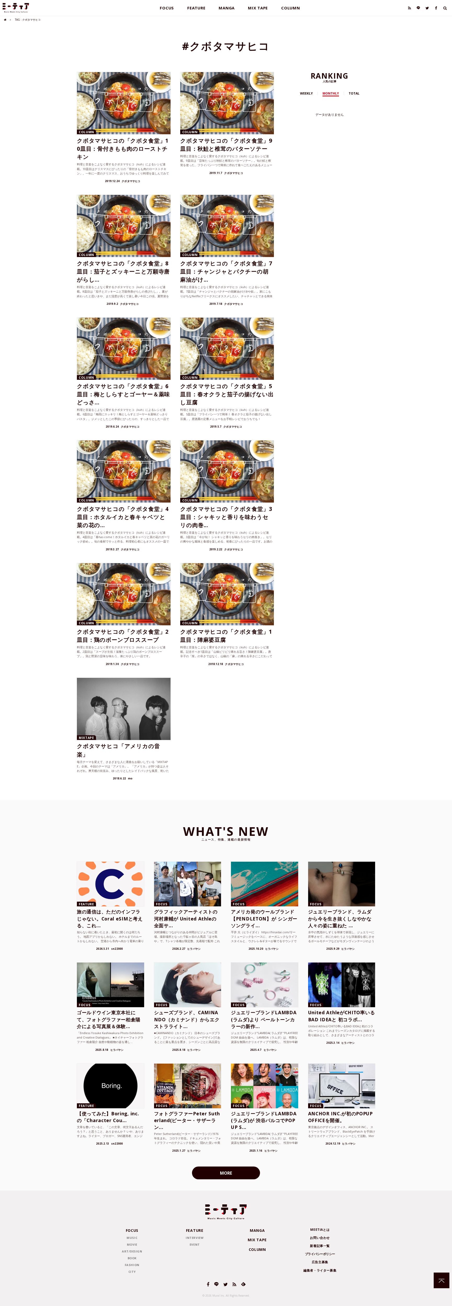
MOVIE (132, 1244)
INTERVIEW (195, 1238)
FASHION (132, 1265)
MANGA (227, 7)
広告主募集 (320, 1262)
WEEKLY (306, 93)
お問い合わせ (320, 1237)
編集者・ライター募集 (319, 1270)
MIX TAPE (258, 7)
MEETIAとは (320, 1229)
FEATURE (196, 7)
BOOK (132, 1258)
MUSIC (132, 1238)
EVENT (195, 1244)
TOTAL (354, 93)
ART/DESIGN (132, 1251)
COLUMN (290, 7)
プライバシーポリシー (320, 1254)
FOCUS (167, 7)
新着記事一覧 (320, 1246)
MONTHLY (331, 93)
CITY (132, 1272)
